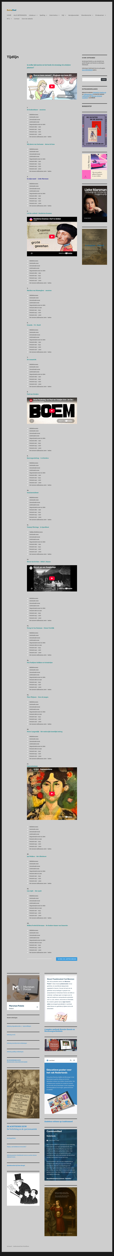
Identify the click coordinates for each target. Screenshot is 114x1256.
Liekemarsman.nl (88, 94)
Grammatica (53, 15)
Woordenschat (86, 15)
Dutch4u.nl (103, 92)
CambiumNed (85, 96)
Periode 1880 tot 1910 (35, 307)
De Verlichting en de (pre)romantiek (22, 1129)
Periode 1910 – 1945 (35, 129)
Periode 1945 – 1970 (35, 132)
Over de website (27, 19)
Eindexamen (99, 15)
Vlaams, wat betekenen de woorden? (16, 1146)
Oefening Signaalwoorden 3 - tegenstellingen (19, 1026)
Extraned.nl (96, 92)
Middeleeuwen (33, 114)
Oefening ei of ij (11, 1034)
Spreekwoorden (11, 1165)
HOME (9, 15)
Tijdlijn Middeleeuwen (36, 532)
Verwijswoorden (73, 15)
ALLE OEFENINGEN (20, 15)
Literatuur (32, 15)
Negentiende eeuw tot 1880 (37, 124)
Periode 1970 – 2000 (35, 134)
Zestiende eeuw (34, 117)
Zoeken (104, 79)
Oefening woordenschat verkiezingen (17, 1043)
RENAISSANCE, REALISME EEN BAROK (17, 1062)
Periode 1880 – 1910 (35, 127)
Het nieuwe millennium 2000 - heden (40, 136)
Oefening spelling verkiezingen (15, 1051)
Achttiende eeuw (34, 122)
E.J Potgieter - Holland (94, 245)
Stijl (63, 15)
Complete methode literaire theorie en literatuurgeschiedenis (59, 1030)
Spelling (42, 15)
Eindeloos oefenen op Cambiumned (58, 1122)
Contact (16, 19)
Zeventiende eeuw (34, 119)
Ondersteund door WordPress (21, 1246)
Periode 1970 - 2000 (35, 169)
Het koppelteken (11, 1138)
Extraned (9, 1246)
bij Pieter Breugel (20, 1165)
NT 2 (8, 19)
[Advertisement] (57, 33)
